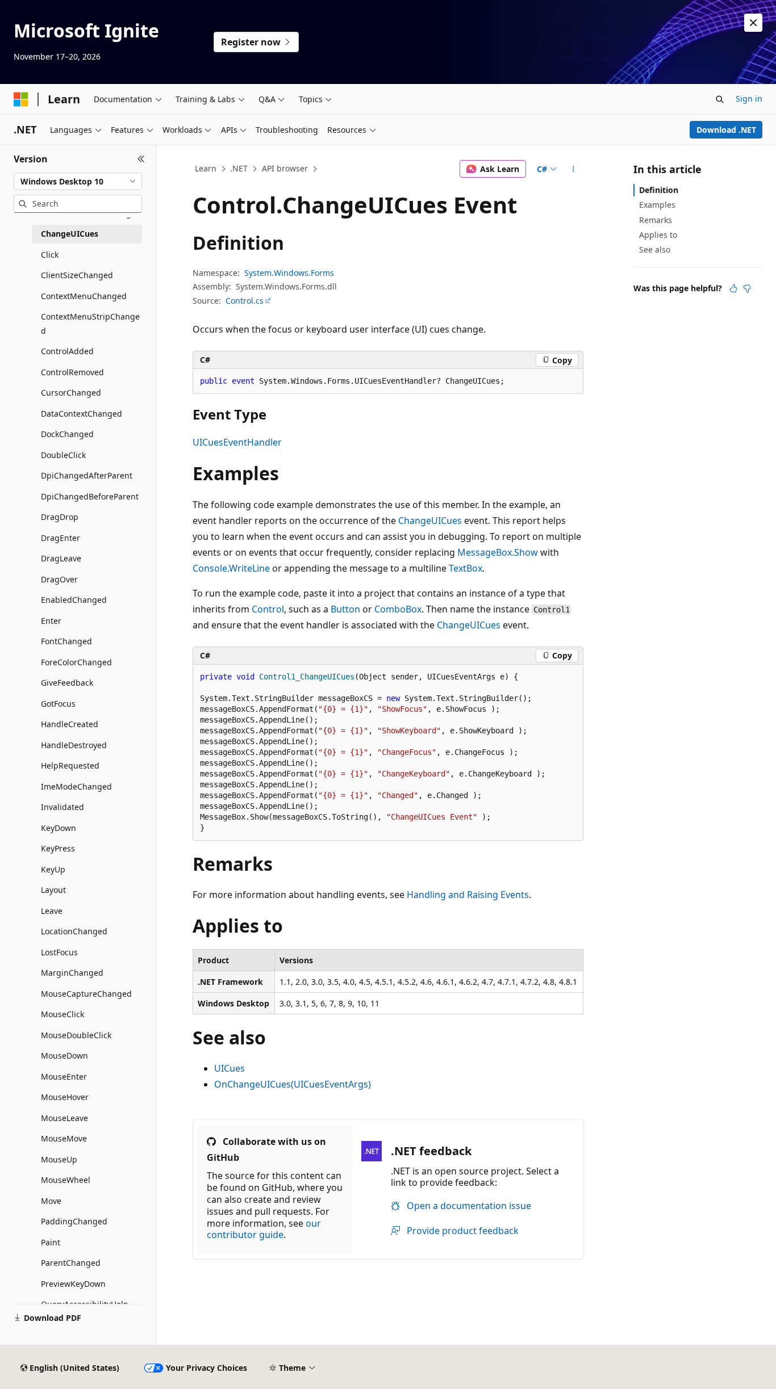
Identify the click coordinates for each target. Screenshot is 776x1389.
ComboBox (398, 609)
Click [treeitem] (50, 254)
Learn (205, 168)
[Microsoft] (21, 99)
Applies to (658, 234)
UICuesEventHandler (237, 442)
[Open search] (719, 99)
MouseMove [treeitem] (64, 1138)
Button (345, 609)
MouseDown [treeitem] (64, 1055)
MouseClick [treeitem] (62, 1014)
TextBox (465, 568)
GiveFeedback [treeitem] (67, 682)
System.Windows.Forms (289, 272)
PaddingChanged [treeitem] (74, 1221)
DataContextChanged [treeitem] (81, 413)
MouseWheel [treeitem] (65, 1179)
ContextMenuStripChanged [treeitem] (90, 323)
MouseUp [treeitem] (59, 1159)
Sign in (749, 98)
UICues (229, 1068)
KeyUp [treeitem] (53, 869)
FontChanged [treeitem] (66, 641)
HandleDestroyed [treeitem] (74, 745)
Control (268, 609)
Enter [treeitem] (51, 620)
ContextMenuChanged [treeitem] (84, 296)
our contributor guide (264, 1229)
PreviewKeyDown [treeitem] (73, 1283)
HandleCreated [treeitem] (69, 724)
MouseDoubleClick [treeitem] (76, 1035)
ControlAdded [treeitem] (67, 351)
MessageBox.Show (497, 552)
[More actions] (573, 169)
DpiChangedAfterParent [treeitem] (86, 475)
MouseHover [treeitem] (65, 1097)
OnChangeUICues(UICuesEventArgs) (292, 1084)
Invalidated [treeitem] (62, 806)
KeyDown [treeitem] (58, 828)
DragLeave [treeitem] (61, 558)
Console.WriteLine (231, 568)
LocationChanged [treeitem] (74, 931)
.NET (239, 168)
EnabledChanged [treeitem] (74, 599)
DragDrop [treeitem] (59, 516)
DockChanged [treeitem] (67, 434)
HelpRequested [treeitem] (70, 765)
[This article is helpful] (733, 288)
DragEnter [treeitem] (60, 537)
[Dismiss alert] (753, 23)
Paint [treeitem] (50, 1242)
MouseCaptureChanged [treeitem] (86, 993)
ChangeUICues (430, 520)
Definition (658, 189)
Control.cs (245, 300)
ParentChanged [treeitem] (71, 1262)
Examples (657, 204)
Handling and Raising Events (468, 894)
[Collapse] (141, 159)
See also (654, 249)
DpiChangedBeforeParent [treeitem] (90, 496)
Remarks (655, 220)
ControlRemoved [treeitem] (72, 372)
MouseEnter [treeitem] (64, 1076)
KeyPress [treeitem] (58, 848)
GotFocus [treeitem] (58, 703)
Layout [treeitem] (53, 889)
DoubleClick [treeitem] (63, 455)
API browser (285, 168)
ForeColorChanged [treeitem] (76, 662)
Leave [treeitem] (51, 910)
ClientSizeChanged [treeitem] (77, 275)
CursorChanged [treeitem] (71, 392)
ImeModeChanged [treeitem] (76, 786)
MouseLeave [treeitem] (64, 1118)
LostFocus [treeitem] (59, 952)
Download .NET (726, 129)
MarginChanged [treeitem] (72, 972)
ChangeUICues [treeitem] (69, 233)
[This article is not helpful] (747, 288)
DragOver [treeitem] (59, 579)
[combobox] (78, 182)
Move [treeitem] (51, 1200)
